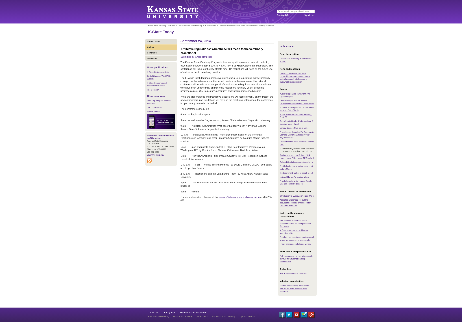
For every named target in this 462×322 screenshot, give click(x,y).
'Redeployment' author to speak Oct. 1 (296, 173)
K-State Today (210, 26)
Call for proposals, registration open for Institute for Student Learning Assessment (297, 259)
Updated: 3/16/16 (247, 316)
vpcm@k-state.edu (155, 155)
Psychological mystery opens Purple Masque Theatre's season (296, 182)
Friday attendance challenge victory (295, 244)
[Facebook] (282, 314)
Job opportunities (154, 107)
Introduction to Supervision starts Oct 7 (297, 196)
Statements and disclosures (193, 312)
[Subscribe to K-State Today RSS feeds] (149, 163)
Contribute (152, 53)
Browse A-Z (282, 15)
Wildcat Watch (153, 111)
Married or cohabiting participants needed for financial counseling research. (294, 288)
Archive (150, 47)
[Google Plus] (311, 314)
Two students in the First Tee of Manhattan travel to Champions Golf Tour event (295, 223)
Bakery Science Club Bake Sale (294, 128)
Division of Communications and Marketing (185, 26)
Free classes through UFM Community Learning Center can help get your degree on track (297, 135)
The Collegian (153, 90)
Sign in (307, 15)
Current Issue (153, 41)
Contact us (153, 312)
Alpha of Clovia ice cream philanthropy (296, 162)
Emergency (169, 312)
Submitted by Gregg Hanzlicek (196, 56)
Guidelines (152, 58)
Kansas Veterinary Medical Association (239, 197)
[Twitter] (289, 314)
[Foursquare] (304, 314)
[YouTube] (296, 314)
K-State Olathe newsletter (158, 72)
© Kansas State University (224, 316)
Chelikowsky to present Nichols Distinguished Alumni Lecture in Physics (297, 102)
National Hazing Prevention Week (294, 177)
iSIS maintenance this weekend (293, 273)
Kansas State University (177, 11)
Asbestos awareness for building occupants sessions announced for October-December (295, 203)
